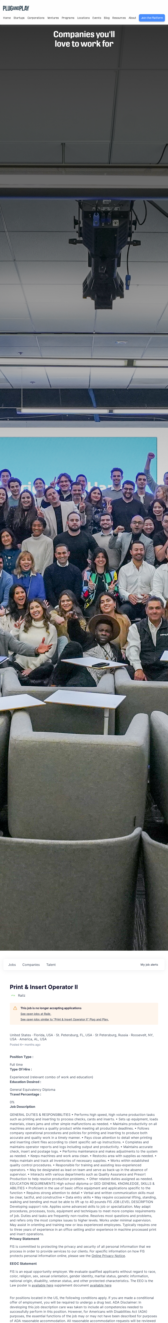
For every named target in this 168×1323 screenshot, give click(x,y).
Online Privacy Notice (108, 1256)
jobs (12, 965)
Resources (119, 17)
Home (7, 17)
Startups (19, 17)
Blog (106, 17)
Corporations (35, 17)
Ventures (53, 17)
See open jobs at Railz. (35, 1013)
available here (42, 1285)
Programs (68, 17)
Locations (83, 17)
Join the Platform (152, 17)
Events (96, 17)
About (132, 17)
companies (31, 965)
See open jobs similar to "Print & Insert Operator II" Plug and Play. (64, 1019)
